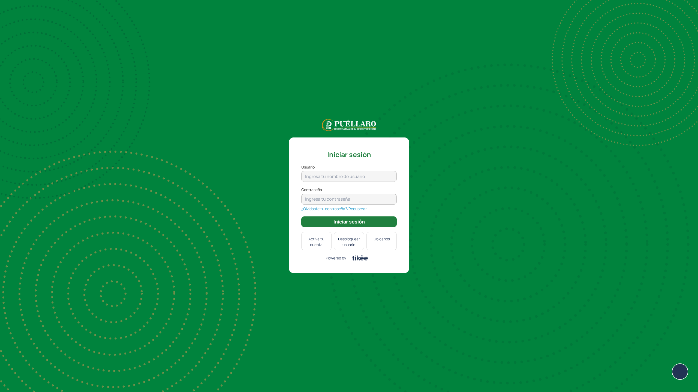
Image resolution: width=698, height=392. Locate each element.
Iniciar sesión (349, 221)
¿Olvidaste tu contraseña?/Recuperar (334, 208)
